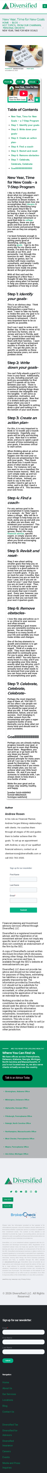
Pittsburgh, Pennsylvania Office (18, 1116)
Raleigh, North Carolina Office (18, 1123)
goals (19, 245)
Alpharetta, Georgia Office (16, 1108)
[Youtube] (21, 1192)
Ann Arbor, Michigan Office (16, 1154)
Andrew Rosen (18, 69)
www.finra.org (6, 1279)
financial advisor (15, 533)
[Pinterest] (36, 1192)
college (29, 220)
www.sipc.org (16, 1279)
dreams (31, 204)
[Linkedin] (26, 1192)
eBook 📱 (33, 82)
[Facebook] (16, 1192)
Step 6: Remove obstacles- (25, 155)
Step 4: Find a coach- (22, 146)
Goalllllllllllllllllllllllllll (21, 168)
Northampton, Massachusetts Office (20, 1132)
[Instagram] (31, 1192)
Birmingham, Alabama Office (17, 1091)
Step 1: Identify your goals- (25, 125)
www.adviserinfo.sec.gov (12, 1262)
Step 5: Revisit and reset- (24, 151)
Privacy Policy (25, 1279)
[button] (23, 1091)
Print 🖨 (8, 82)
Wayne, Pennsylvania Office (17, 1147)
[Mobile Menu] (45, 6)
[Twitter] (11, 1192)
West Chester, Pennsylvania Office (19, 1139)
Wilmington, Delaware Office (17, 1100)
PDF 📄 (20, 82)
